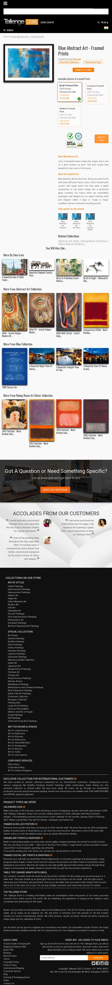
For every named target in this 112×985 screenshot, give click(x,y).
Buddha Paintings (16, 641)
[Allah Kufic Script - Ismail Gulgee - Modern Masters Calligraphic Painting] (69, 312)
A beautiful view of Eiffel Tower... (13, 278)
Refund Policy (10, 956)
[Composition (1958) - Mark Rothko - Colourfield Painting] (96, 310)
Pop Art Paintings (16, 613)
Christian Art (14, 672)
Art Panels (13, 635)
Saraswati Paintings (17, 657)
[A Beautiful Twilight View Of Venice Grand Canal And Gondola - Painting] (69, 356)
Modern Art (13, 604)
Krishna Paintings (16, 638)
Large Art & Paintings (18, 705)
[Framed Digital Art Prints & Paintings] (51, 855)
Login (43, 22)
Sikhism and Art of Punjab (20, 712)
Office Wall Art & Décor (71, 244)
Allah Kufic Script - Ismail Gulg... (67, 334)
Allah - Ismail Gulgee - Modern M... (12, 334)
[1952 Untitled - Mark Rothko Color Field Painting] (41, 420)
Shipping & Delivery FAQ (15, 946)
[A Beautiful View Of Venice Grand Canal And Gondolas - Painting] (96, 356)
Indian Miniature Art (17, 601)
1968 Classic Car (9, 387)
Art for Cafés (14, 752)
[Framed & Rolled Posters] (36, 824)
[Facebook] (98, 964)
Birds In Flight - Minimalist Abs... (95, 279)
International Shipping (14, 968)
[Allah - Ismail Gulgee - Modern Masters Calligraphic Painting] (14, 312)
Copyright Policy (11, 962)
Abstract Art (65, 241)
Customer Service (12, 971)
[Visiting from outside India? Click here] (75, 778)
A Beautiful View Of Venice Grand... (95, 367)
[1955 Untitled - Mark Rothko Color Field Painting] (69, 413)
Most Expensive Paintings (20, 690)
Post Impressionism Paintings (22, 616)
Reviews (7, 953)
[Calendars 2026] (24, 807)
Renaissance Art (16, 620)
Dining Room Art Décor (94, 241)
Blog (6, 974)
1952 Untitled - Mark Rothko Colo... (38, 445)
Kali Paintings (14, 718)
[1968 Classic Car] (14, 366)
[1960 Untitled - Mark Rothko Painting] (96, 416)
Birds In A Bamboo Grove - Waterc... (68, 279)
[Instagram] (102, 964)
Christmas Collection (18, 696)
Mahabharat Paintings (18, 684)
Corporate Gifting (16, 767)
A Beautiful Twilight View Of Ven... (67, 368)
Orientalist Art (14, 610)
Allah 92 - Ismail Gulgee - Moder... (40, 331)
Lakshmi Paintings (16, 653)
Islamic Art (13, 595)
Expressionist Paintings (19, 589)
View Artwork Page (93, 62)
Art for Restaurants (17, 745)
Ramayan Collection (17, 699)
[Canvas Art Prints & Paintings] (42, 838)
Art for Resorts (15, 748)
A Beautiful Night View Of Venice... (40, 367)
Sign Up (50, 22)
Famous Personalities (18, 708)
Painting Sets (14, 702)
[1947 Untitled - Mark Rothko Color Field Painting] (14, 414)
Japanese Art (14, 666)
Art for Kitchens (15, 736)
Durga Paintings (15, 715)
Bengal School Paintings (19, 669)
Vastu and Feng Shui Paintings (22, 721)
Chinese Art (13, 675)
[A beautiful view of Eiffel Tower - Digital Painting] (14, 267)
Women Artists (15, 681)
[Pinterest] (106, 964)
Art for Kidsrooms (16, 739)
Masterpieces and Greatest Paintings (25, 687)
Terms (7, 959)
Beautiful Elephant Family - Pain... (41, 274)
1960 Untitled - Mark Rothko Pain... (93, 437)
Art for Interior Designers (20, 770)
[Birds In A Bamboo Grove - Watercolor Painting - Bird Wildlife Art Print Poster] (69, 267)
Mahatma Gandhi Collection (21, 660)
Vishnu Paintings (16, 647)
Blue (76, 241)
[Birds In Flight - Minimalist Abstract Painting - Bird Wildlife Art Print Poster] (96, 267)
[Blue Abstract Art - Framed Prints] (29, 63)
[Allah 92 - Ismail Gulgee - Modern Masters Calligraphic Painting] (41, 310)
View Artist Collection (69, 62)
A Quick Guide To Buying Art (17, 943)
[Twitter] (93, 964)
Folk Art (11, 607)
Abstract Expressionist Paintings (23, 626)
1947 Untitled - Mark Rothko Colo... (11, 432)
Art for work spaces (17, 755)
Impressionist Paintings (19, 592)
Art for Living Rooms (18, 730)
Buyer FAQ (8, 949)
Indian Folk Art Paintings (19, 693)
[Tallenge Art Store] (22, 22)
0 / (102, 22)
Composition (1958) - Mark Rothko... (95, 331)
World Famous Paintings (19, 678)
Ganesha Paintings (17, 650)
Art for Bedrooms (16, 733)
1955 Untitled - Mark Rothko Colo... (65, 431)
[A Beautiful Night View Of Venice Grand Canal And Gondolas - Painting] (41, 356)
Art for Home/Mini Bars (19, 742)
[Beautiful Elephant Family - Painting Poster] (41, 264)
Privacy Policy (10, 965)
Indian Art (12, 598)
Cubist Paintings (15, 586)
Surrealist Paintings (17, 623)
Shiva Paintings (15, 644)
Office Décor (14, 764)
